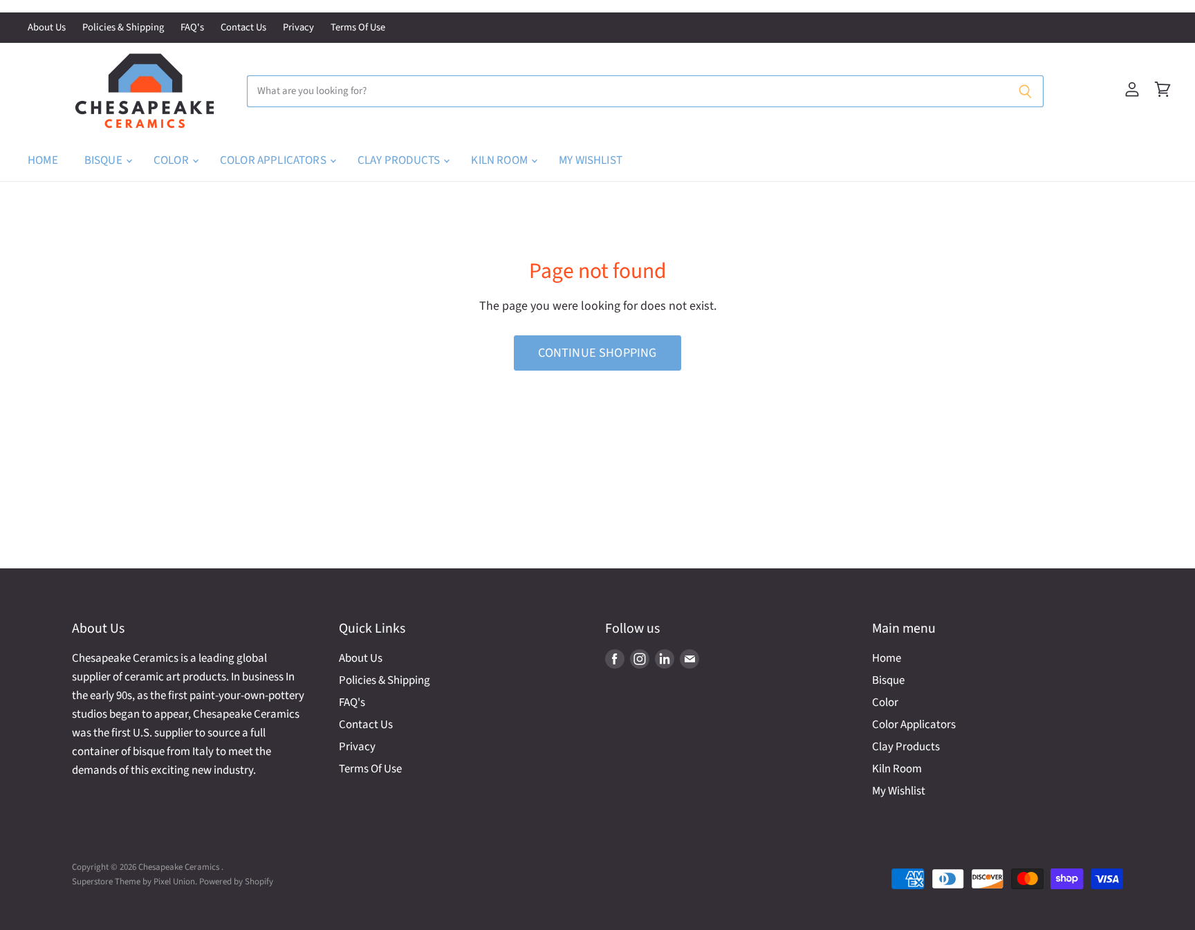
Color (172, 160)
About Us (47, 28)
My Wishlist (590, 160)
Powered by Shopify (236, 881)
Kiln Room (500, 160)
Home (43, 160)
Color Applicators (274, 160)
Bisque (104, 160)
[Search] (1025, 91)
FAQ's (192, 28)
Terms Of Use (358, 28)
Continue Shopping (597, 353)
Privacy (298, 28)
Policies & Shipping (123, 28)
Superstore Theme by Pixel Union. (134, 881)
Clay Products (400, 160)
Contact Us (243, 28)
